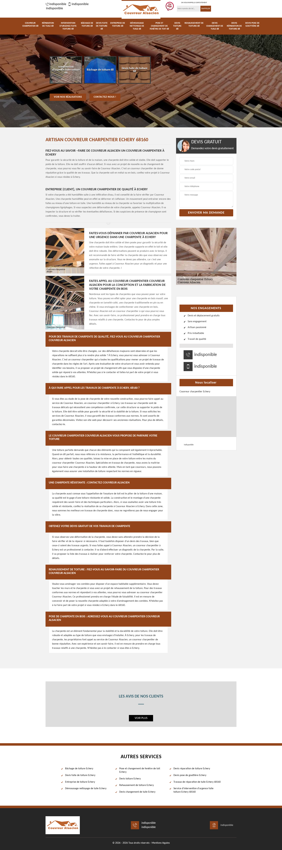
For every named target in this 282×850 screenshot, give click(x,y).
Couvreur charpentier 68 (30, 24)
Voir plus (141, 718)
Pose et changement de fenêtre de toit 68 (159, 26)
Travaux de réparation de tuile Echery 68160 (197, 782)
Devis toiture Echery (130, 778)
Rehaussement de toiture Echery (136, 785)
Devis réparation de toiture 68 (234, 26)
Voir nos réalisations (68, 97)
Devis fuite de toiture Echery (80, 775)
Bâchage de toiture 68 (87, 24)
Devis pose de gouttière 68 (252, 24)
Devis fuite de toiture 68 (102, 26)
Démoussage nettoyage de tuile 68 (137, 26)
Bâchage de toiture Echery (79, 768)
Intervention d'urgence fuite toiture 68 (68, 26)
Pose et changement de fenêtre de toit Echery (139, 770)
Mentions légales (161, 843)
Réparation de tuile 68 (48, 24)
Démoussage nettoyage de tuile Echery (85, 788)
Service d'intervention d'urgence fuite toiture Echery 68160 (193, 790)
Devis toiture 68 (177, 26)
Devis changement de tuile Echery (137, 792)
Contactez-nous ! (105, 97)
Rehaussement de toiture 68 (194, 24)
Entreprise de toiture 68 (117, 24)
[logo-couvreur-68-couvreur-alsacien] (141, 9)
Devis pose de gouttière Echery (189, 775)
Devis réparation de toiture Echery (191, 768)
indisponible (57, 4)
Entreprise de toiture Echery (80, 782)
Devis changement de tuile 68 (214, 26)
